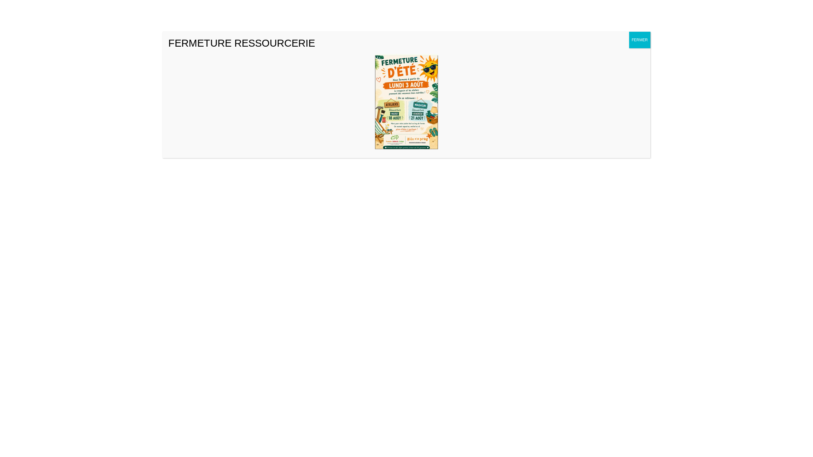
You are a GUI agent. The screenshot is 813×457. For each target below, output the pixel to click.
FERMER (640, 40)
